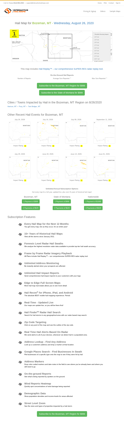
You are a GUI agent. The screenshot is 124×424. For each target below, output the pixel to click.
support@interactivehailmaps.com (37, 3)
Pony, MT (22, 106)
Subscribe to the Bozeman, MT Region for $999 (62, 414)
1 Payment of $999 (30, 201)
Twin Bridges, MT (34, 106)
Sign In (118, 3)
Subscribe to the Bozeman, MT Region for (62, 85)
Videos (102, 11)
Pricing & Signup (89, 11)
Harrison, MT (12, 106)
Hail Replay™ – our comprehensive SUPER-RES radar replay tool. (71, 69)
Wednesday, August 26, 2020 (74, 23)
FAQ (105, 3)
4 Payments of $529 (93, 208)
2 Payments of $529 (30, 208)
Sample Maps (115, 11)
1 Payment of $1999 (93, 201)
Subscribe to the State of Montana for (62, 92)
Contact (111, 3)
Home (100, 3)
